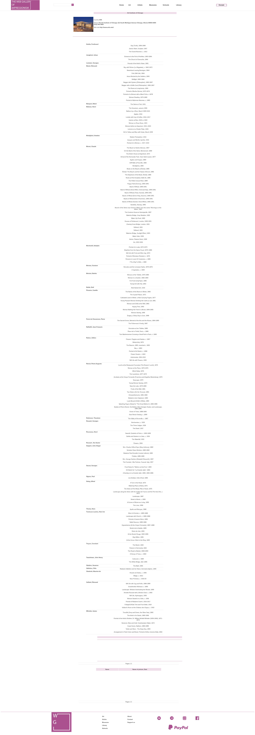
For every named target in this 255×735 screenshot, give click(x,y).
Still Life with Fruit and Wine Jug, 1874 (138, 253)
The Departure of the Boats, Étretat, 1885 (138, 175)
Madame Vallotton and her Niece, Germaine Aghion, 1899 (138, 569)
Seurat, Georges (91, 465)
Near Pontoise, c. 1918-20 (138, 579)
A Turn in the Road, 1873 (138, 483)
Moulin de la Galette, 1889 (138, 528)
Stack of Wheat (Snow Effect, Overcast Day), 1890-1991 (138, 190)
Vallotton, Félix (91, 568)
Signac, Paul (90, 476)
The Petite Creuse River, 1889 (138, 181)
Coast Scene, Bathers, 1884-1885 (138, 626)
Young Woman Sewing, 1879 (138, 383)
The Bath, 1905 (138, 566)
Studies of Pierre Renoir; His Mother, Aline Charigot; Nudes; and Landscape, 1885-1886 (138, 407)
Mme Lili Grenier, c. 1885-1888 (138, 513)
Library (178, 5)
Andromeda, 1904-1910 (138, 357)
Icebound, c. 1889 (138, 559)
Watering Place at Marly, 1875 (138, 486)
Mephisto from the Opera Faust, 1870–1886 (138, 250)
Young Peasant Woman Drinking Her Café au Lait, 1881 (138, 300)
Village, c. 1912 (138, 576)
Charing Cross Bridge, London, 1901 (138, 224)
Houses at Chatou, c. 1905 (138, 573)
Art (129, 5)
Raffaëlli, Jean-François (94, 327)
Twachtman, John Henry (94, 557)
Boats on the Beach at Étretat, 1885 (138, 169)
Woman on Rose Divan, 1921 (138, 123)
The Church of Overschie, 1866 (138, 59)
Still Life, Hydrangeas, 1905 (138, 595)
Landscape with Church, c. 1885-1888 (138, 516)
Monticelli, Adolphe (92, 245)
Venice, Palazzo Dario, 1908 (138, 239)
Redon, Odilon (91, 338)
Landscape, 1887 (138, 496)
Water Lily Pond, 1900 (138, 218)
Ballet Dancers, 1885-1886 (138, 522)
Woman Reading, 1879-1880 (138, 97)
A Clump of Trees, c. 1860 (138, 554)
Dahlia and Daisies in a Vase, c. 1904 (138, 436)
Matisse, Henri (91, 107)
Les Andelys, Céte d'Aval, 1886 (138, 478)
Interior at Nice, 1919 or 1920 (138, 120)
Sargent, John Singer (93, 446)
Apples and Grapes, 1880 (138, 160)
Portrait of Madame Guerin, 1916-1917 (138, 601)
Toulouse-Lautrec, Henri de (95, 512)
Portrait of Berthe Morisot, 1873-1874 (138, 91)
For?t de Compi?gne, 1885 (138, 281)
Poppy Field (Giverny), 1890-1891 (138, 184)
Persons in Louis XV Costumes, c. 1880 (138, 259)
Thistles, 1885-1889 (138, 456)
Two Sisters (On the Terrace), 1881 (138, 392)
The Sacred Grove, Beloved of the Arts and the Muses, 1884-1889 (138, 320)
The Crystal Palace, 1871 (138, 294)
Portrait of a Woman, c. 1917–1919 (138, 143)
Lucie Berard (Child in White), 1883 (138, 401)
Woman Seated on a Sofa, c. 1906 (138, 598)
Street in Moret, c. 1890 (138, 499)
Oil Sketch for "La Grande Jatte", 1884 (138, 470)
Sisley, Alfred (90, 481)
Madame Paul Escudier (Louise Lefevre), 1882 (138, 453)
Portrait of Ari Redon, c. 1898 (138, 351)
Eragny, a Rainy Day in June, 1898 (138, 315)
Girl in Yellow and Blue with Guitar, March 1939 (138, 132)
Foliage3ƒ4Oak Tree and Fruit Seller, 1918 (138, 604)
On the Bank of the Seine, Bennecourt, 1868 (138, 151)
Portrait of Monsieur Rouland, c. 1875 (138, 256)
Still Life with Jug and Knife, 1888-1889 (138, 583)
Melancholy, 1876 (138, 342)
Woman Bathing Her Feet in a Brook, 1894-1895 (138, 309)
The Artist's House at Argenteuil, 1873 (138, 154)
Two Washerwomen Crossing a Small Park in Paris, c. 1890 (138, 334)
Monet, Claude (91, 146)
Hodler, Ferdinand (92, 44)
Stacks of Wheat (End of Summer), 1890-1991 (138, 198)
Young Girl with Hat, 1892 (138, 284)
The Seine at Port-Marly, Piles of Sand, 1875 (138, 489)
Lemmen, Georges (92, 63)
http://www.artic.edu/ (107, 27)
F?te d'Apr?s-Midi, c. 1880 (138, 262)
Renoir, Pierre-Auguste (94, 363)
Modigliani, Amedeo (93, 135)
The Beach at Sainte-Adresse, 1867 (138, 148)
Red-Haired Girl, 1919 (138, 288)
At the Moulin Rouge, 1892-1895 (138, 534)
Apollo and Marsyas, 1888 (138, 509)
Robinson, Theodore (93, 418)
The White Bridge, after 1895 (138, 562)
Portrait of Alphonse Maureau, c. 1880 (138, 100)
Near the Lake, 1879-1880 (138, 386)
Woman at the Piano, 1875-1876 (138, 368)
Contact (130, 719)
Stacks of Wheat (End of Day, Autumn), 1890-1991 (138, 195)
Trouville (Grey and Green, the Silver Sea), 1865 (138, 612)
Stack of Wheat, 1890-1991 (138, 187)
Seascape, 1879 (138, 380)
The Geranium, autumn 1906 (138, 108)
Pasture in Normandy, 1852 (138, 548)
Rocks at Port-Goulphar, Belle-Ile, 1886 (138, 178)
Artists (139, 5)
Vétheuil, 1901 (138, 227)
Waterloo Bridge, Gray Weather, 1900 (138, 215)
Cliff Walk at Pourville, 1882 (138, 163)
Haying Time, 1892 (138, 306)
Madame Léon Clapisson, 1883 (138, 398)
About (129, 716)
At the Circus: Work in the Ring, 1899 (138, 540)
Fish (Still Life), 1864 (138, 73)
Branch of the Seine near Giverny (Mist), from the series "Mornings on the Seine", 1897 (138, 208)
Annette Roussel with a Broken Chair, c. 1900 (138, 592)
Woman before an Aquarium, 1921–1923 (138, 126)
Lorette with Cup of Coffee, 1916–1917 (138, 117)
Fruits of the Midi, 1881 (138, 389)
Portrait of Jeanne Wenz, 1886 (138, 519)
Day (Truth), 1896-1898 (138, 45)
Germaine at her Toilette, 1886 (138, 328)
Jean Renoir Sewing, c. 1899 (138, 414)
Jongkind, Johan (92, 55)
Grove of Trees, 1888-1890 (138, 411)
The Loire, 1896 (138, 505)
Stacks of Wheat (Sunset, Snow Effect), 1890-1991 (138, 201)
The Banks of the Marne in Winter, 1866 (138, 291)
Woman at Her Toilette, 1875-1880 (138, 275)
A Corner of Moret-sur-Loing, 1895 (138, 502)
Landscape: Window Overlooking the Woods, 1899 (138, 589)
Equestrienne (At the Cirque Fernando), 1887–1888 (138, 525)
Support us (131, 722)
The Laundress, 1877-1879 (138, 374)
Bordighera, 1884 (138, 166)
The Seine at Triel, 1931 (138, 104)
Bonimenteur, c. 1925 (138, 422)
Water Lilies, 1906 (138, 236)
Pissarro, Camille (92, 290)
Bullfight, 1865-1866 (138, 79)
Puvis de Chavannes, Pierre (95, 319)
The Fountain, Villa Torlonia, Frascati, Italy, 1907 (138, 462)
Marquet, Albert (91, 104)
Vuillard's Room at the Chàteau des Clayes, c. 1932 (138, 607)
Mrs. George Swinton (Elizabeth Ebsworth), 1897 (138, 459)
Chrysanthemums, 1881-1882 (138, 395)
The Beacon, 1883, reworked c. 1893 (138, 345)
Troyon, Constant (92, 543)
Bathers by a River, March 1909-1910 (138, 111)
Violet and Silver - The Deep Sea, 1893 (138, 629)
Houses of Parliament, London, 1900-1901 (138, 221)
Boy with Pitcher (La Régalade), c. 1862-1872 (138, 67)
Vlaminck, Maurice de (93, 571)
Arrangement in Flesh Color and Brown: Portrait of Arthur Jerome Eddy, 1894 (138, 632)
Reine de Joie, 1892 (138, 531)
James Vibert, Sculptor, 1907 (138, 48)
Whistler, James (91, 611)
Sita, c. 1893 (138, 348)
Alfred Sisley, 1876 (138, 371)
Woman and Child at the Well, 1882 (138, 303)
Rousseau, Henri (92, 432)
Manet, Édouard (91, 66)
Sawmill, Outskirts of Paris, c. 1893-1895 (138, 433)
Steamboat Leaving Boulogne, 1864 (138, 70)
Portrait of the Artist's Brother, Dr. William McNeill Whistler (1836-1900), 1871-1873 (138, 619)
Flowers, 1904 (138, 443)
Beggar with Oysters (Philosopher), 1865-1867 (138, 82)
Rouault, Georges (92, 421)
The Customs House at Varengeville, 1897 (138, 212)
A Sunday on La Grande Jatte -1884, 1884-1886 (138, 473)
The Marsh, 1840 (138, 545)
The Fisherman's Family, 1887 (138, 323)
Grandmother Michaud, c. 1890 (138, 586)
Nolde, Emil (90, 287)
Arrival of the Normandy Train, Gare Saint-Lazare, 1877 (138, 157)
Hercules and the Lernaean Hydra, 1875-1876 (138, 267)
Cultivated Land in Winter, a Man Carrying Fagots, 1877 (138, 297)
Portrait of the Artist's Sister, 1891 (138, 63)
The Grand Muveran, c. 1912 (138, 51)
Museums (153, 5)
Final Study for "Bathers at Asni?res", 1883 (138, 467)
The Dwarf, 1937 (138, 428)
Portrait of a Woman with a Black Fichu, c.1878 (138, 94)
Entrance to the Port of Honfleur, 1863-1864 (138, 56)
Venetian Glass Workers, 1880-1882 (138, 450)
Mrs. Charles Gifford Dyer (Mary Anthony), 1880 (138, 447)
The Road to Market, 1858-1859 (138, 551)
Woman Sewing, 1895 (138, 312)
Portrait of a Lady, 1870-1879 (138, 247)
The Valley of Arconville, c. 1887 (138, 418)
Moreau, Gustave (92, 265)
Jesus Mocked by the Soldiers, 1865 (138, 76)
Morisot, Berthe (91, 273)
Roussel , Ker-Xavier (93, 443)
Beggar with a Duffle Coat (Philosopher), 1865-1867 (138, 85)
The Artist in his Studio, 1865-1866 (138, 615)
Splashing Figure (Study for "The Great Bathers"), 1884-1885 (138, 404)
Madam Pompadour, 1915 (138, 137)
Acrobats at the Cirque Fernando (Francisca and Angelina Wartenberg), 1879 (138, 377)
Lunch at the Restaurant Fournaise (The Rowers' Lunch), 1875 (138, 365)
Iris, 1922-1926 (138, 242)
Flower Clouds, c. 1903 (138, 354)
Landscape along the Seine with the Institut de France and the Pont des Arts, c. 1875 (138, 492)
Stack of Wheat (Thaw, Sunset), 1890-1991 (138, 192)
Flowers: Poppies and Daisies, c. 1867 (138, 339)
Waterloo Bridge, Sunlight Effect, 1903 (138, 233)
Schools (166, 5)
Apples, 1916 (138, 114)
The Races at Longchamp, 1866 (138, 88)
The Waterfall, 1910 (138, 439)
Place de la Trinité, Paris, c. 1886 (138, 331)
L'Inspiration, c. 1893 (138, 270)
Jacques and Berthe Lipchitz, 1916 (138, 140)
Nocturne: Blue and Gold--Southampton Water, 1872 (138, 623)
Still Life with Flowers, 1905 (138, 360)
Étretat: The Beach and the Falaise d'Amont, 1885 (138, 172)
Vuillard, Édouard (92, 582)
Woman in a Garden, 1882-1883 (138, 278)
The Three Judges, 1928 (138, 425)
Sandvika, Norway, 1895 (138, 204)
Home (121, 5)
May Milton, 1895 (138, 537)
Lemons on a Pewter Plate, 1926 (138, 129)
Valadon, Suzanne (92, 565)
